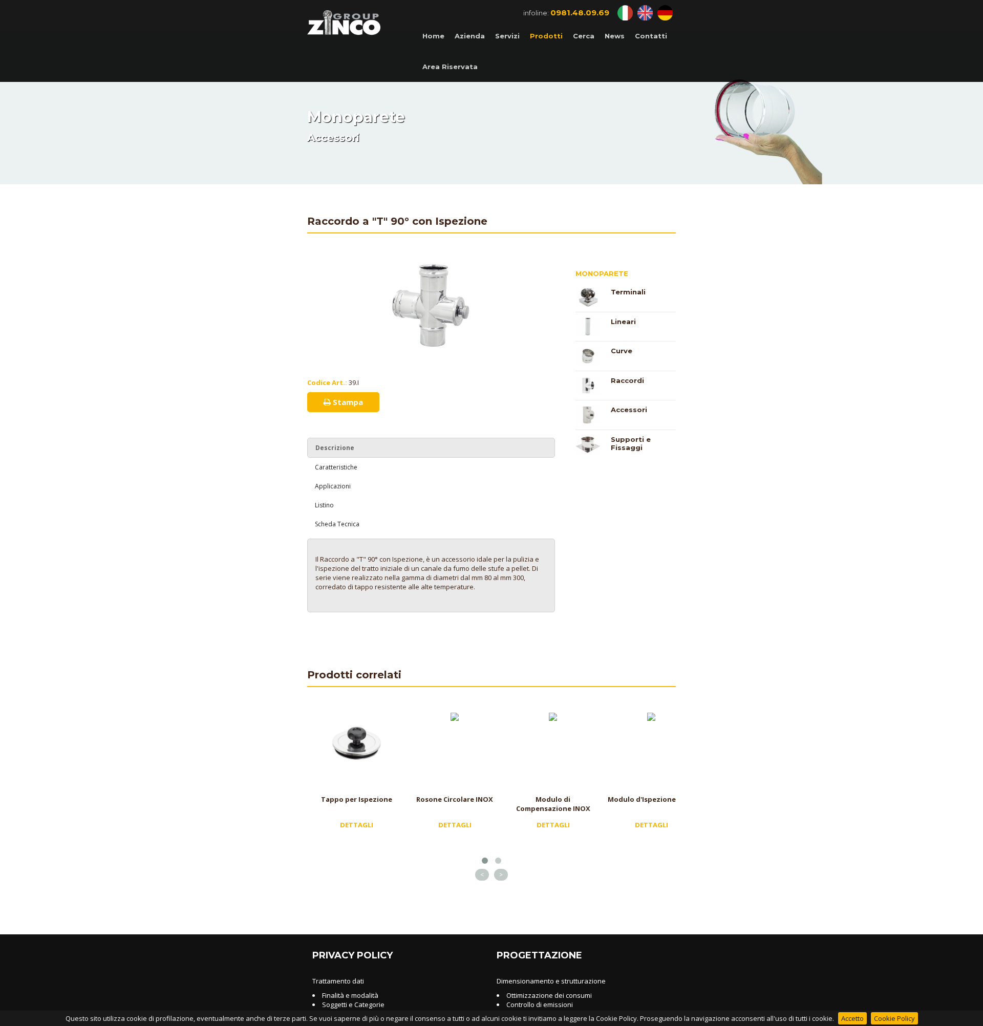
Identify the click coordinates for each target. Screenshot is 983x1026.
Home (433, 36)
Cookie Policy (894, 1018)
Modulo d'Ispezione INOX (651, 799)
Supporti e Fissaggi (631, 443)
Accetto (852, 1018)
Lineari (623, 321)
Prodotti (546, 36)
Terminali (628, 292)
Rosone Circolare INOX (454, 799)
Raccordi (627, 380)
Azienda (470, 36)
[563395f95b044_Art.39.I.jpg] (431, 263)
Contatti (651, 36)
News (615, 36)
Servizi (507, 36)
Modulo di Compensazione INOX (553, 804)
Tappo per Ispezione (356, 799)
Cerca (583, 36)
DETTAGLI (356, 824)
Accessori (629, 409)
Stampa (347, 402)
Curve (621, 351)
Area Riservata (450, 66)
